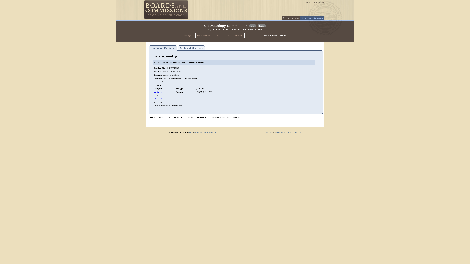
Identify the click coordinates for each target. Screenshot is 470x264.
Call (252, 26)
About (251, 35)
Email (261, 26)
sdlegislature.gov (282, 132)
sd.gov (269, 132)
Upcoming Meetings (163, 48)
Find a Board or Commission (312, 18)
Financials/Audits (204, 35)
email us (297, 132)
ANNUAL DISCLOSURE (315, 2)
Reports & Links (223, 35)
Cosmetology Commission (226, 26)
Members (239, 35)
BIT (191, 132)
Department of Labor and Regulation (244, 29)
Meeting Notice (159, 92)
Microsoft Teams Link (161, 99)
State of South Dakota (205, 132)
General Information (291, 18)
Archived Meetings (191, 48)
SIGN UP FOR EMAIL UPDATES (272, 35)
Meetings (187, 35)
